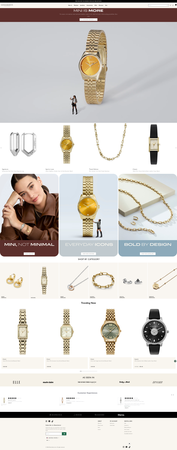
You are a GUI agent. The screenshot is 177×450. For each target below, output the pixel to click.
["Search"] (167, 5)
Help (125, 423)
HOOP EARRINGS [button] (3, 297)
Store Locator (126, 429)
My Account (112, 423)
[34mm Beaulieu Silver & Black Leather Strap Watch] (154, 331)
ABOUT (100, 421)
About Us (99, 423)
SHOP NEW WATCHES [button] (88, 253)
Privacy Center (100, 425)
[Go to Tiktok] (52, 421)
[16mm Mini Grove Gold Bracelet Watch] (22, 331)
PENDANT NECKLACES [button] (152, 297)
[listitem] (132, 402)
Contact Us (126, 425)
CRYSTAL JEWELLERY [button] (122, 297)
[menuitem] (70, 5)
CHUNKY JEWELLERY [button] (92, 297)
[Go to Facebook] (49, 421)
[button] (70, 5)
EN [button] (48, 440)
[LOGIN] (173, 5)
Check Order (112, 425)
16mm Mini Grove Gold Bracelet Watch (11, 361)
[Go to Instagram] (46, 421)
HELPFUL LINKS (128, 421)
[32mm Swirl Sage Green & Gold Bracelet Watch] (110, 331)
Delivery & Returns (127, 427)
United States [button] (53, 438)
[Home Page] (7, 5)
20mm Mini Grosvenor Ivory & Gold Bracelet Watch (58, 361)
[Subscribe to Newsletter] (64, 433)
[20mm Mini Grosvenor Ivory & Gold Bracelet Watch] (66, 331)
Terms (99, 427)
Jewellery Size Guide (128, 431)
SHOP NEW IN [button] (29, 253)
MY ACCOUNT (113, 421)
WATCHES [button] (33, 297)
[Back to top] (129, 443)
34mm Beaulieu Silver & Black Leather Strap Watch (145, 361)
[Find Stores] (171, 5)
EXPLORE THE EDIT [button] (88, 19)
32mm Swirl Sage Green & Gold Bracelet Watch (101, 361)
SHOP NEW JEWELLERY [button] (148, 253)
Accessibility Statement (128, 433)
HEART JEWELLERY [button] (63, 297)
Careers (99, 429)
